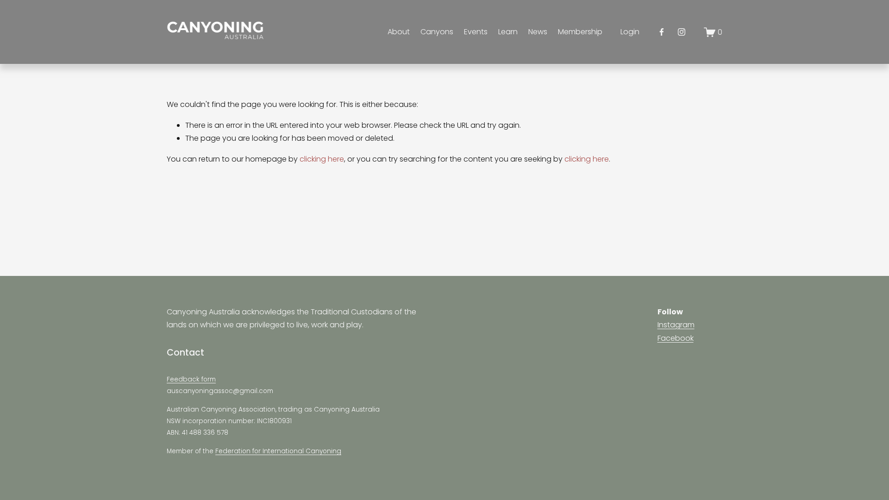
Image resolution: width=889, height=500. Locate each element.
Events (476, 31)
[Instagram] (681, 32)
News (537, 31)
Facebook (675, 338)
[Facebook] (661, 32)
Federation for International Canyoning (278, 451)
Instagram (676, 324)
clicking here (322, 159)
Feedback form (191, 379)
